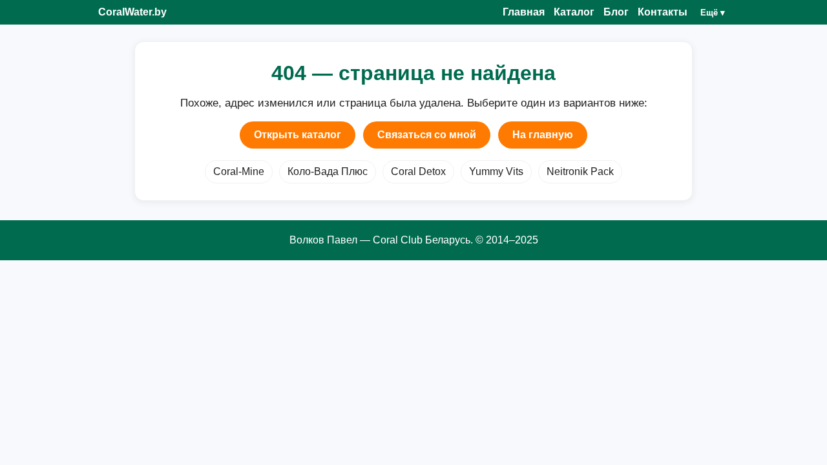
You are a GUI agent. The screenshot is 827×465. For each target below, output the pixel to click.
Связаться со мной (426, 134)
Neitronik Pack (580, 171)
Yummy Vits (496, 171)
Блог (616, 11)
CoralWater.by (132, 11)
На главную (542, 134)
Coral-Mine (238, 171)
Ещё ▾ (712, 12)
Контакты (662, 11)
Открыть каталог (297, 134)
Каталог (574, 11)
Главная (524, 11)
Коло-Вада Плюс (328, 171)
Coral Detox (418, 171)
